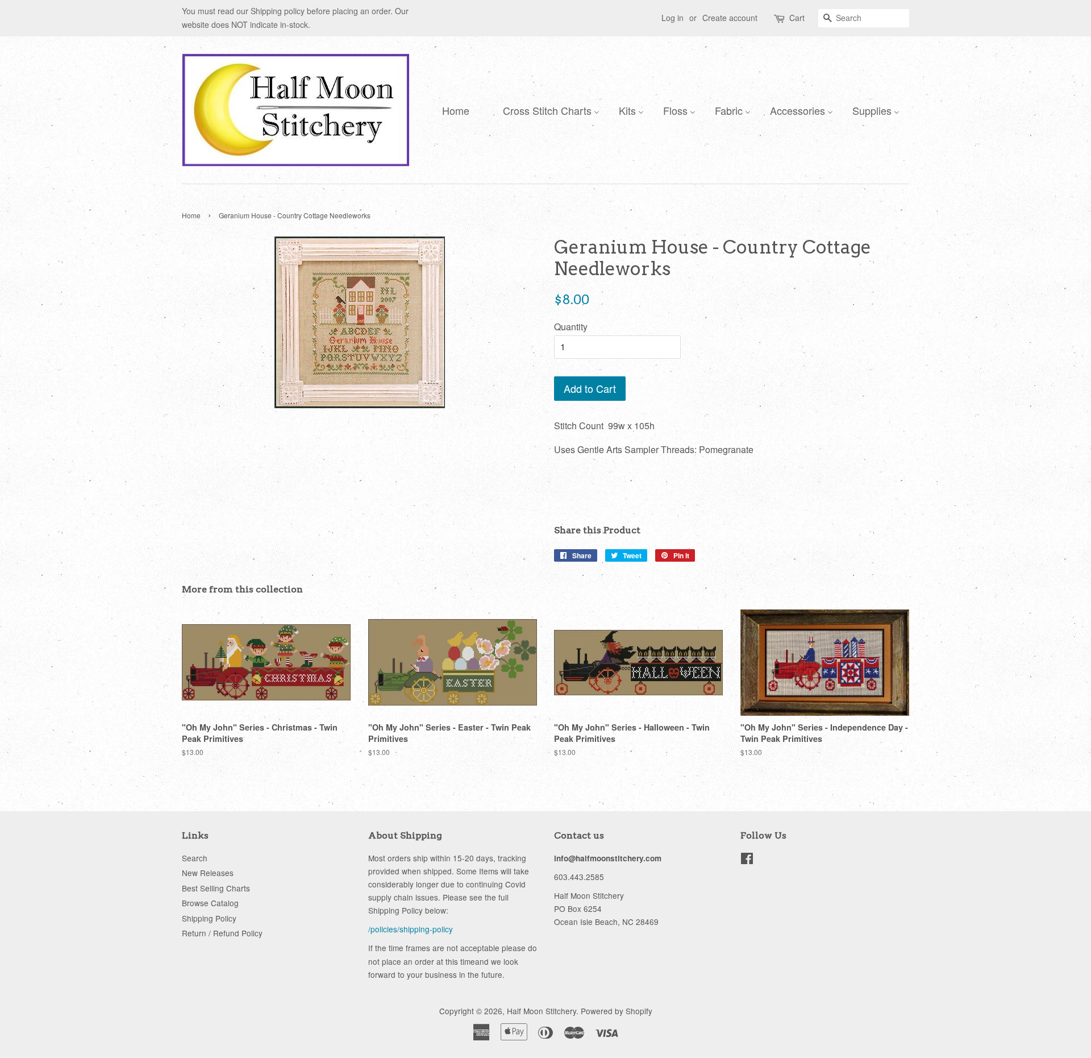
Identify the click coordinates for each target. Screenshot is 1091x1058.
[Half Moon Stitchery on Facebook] (746, 860)
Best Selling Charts (216, 888)
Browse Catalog (210, 902)
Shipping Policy (209, 918)
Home (191, 215)
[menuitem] (453, 110)
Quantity (571, 326)
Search (194, 858)
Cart (797, 17)
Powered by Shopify (616, 1010)
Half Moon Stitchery (541, 1010)
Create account (729, 17)
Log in (672, 17)
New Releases (208, 872)
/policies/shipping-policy (410, 929)
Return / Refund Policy (222, 933)
